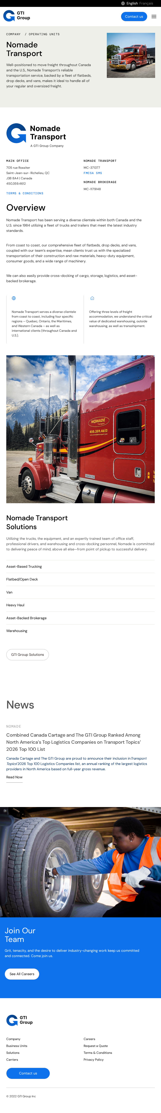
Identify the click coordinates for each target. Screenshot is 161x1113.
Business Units (16, 1046)
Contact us (134, 16)
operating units (44, 34)
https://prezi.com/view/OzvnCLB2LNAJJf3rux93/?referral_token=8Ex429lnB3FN (68, 754)
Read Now (14, 789)
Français (146, 3)
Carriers (12, 1060)
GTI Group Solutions (27, 654)
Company (13, 1039)
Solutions (12, 1053)
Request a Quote (96, 1046)
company (14, 34)
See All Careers (22, 974)
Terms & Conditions (24, 193)
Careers (89, 1039)
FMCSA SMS (93, 173)
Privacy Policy (94, 1060)
